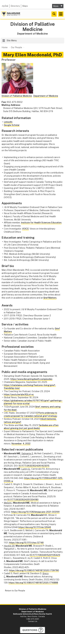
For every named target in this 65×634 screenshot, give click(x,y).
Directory (15, 6)
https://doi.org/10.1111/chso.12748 (26, 542)
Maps (25, 6)
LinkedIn (8, 122)
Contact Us (32, 621)
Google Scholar (12, 125)
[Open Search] (54, 14)
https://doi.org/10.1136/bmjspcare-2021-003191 (35, 512)
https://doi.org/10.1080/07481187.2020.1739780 (34, 570)
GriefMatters (49, 298)
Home (5, 47)
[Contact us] (32, 630)
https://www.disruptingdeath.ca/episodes (31, 379)
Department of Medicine (32, 33)
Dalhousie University (11, 14)
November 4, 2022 (20, 443)
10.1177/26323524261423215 (33, 465)
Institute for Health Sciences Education (41, 222)
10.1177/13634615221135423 (45, 555)
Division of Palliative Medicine (32, 27)
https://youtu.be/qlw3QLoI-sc (19, 394)
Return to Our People (15, 590)
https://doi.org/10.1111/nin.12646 (34, 527)
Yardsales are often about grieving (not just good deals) (31, 427)
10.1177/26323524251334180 (22, 499)
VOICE (25, 228)
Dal (5, 6)
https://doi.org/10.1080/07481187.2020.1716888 (33, 582)
